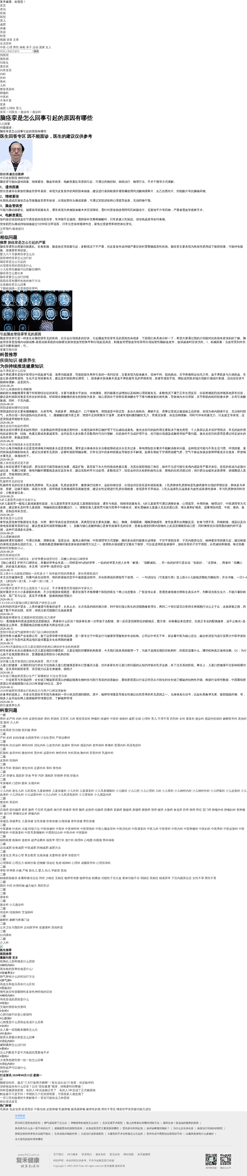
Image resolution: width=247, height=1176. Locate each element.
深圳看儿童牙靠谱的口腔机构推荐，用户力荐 (29, 661)
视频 (3, 39)
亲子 (29, 47)
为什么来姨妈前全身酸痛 (16, 389)
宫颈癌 (4, 809)
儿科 (72, 718)
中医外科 (69, 832)
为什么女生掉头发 (183, 1128)
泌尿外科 (49, 752)
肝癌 (186, 809)
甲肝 (35, 775)
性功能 (16, 730)
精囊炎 (96, 878)
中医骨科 (165, 828)
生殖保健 (42, 855)
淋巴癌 (58, 809)
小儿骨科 (168, 790)
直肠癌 (118, 809)
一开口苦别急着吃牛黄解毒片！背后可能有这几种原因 (34, 1097)
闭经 (42, 878)
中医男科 (217, 828)
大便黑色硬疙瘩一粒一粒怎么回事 (21, 1060)
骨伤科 (57, 768)
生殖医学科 (32, 737)
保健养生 (15, 821)
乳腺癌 (48, 809)
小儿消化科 (16, 794)
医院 (3, 16)
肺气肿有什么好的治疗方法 (17, 976)
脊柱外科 (27, 768)
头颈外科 (34, 783)
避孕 (64, 855)
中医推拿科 (16, 832)
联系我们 (87, 1154)
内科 (19, 718)
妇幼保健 (19, 737)
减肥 (3, 24)
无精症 (59, 878)
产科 (3, 737)
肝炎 (28, 775)
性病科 (13, 760)
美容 (3, 32)
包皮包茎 (15, 1109)
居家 (42, 47)
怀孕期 (11, 870)
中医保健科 (48, 828)
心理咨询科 (103, 862)
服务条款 (101, 1154)
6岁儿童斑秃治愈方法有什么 (18, 499)
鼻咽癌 (136, 809)
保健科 (105, 718)
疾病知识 (8, 360)
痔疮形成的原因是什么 (14, 999)
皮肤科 (4, 760)
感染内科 (86, 745)
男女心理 (18, 855)
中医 (3, 47)
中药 (9, 885)
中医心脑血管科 (105, 828)
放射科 (26, 840)
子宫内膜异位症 (181, 878)
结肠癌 (99, 809)
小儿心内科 (50, 794)
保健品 (4, 821)
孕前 (3, 870)
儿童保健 (27, 821)
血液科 (65, 745)
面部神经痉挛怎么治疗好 (16, 258)
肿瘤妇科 (230, 809)
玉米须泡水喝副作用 (65, 1133)
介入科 (14, 722)
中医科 (114, 718)
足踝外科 (40, 768)
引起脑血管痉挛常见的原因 (20, 334)
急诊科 (25, 111)
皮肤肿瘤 (52, 1109)
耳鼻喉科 (6, 783)
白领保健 (64, 821)
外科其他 (74, 752)
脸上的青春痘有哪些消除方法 (142, 1123)
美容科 (13, 802)
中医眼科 (82, 832)
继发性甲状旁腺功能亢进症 (133, 1109)
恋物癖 (41, 862)
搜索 (36, 51)
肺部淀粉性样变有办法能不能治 (32, 1133)
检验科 (16, 840)
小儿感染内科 (102, 794)
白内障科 (6, 935)
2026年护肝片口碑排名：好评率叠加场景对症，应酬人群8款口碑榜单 (44, 558)
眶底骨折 (27, 1109)
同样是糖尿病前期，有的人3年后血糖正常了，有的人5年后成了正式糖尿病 (47, 1090)
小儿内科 (6, 790)
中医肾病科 (87, 828)
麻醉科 (4, 919)
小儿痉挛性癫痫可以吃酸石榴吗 (20, 269)
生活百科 (6, 43)
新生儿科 (18, 790)
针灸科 (16, 828)
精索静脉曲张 (8, 878)
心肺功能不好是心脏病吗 (16, 1014)
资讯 (3, 9)
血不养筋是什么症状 (13, 370)
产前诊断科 (63, 737)
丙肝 (41, 775)
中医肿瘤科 (191, 828)
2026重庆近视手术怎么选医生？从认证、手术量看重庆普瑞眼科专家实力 (46, 588)
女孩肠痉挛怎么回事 (13, 284)
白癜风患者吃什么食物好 (200, 1133)
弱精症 (144, 878)
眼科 (6, 722)
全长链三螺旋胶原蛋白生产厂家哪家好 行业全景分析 (33, 676)
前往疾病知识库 (10, 555)
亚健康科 (45, 927)
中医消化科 (123, 828)
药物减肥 (42, 847)
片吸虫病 (40, 1109)
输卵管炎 (85, 878)
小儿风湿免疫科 (68, 794)
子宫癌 (39, 809)
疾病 (3, 13)
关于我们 (58, 1154)
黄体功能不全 (131, 878)
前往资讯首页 (8, 1101)
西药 (3, 885)
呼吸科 (4, 745)
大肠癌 (168, 809)
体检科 (123, 718)
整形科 (4, 802)
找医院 (4, 55)
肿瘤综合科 (20, 813)
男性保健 (89, 821)
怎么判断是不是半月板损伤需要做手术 (24, 1052)
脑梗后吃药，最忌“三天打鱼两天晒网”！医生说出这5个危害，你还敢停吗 (47, 1082)
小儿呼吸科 (217, 790)
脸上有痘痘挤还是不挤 (14, 462)
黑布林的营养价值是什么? (16, 969)
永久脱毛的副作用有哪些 (29, 1139)
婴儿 (41, 870)
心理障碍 (6, 862)
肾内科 (75, 745)
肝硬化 (11, 775)
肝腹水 (74, 775)
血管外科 (15, 752)
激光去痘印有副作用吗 (14, 426)
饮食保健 (52, 821)
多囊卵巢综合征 (28, 878)
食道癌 (178, 809)
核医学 (50, 840)
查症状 (4, 66)
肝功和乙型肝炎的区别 (27, 1123)
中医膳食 (6, 828)
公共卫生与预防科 (11, 927)
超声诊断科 (38, 840)
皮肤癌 (89, 809)
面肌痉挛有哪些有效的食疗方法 (20, 280)
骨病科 (16, 768)
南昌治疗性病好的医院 (210, 1128)
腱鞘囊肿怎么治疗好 (13, 1044)
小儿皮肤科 (233, 790)
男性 (16, 47)
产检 (25, 870)
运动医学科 (31, 927)
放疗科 (8, 813)
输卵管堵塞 (71, 878)
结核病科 (15, 912)
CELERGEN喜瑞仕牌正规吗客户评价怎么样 (28, 602)
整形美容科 (83, 718)
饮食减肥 (18, 847)
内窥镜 (97, 840)
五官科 (64, 718)
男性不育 (210, 878)
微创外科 (27, 752)
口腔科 (16, 783)
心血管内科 (53, 745)
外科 (25, 718)
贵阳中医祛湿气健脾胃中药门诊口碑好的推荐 (29, 632)
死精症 (154, 878)
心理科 (11, 108)
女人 (48, 47)
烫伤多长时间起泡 (133, 1128)
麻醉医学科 (230, 718)
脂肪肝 (20, 775)
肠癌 (31, 809)
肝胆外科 (95, 752)
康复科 (190, 718)
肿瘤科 (95, 718)
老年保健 (76, 821)
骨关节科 (6, 768)
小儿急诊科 (16, 904)
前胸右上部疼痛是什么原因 (17, 961)
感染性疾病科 (213, 718)
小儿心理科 (147, 790)
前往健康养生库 (10, 705)
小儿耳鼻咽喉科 (105, 790)
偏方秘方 (31, 885)
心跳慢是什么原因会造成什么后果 (21, 1022)
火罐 (24, 828)
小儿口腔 (134, 790)
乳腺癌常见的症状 (11, 481)
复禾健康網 (143, 1154)
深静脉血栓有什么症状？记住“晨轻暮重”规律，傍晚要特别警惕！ (42, 1086)
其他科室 (57, 927)
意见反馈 (115, 1154)
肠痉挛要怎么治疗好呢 (14, 277)
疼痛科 (109, 745)
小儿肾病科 (86, 794)
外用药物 (19, 885)
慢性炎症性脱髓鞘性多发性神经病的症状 (26, 991)
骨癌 (75, 809)
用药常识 (43, 885)
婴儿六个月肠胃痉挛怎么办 (17, 254)
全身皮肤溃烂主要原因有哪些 (102, 1128)
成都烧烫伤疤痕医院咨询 (68, 1128)
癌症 (199, 809)
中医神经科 (72, 828)
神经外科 (61, 752)
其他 (64, 870)
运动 (35, 47)
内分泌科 (15, 745)
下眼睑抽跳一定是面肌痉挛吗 (19, 288)
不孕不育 (163, 718)
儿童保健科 (59, 790)
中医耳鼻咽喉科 (35, 832)
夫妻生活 (6, 855)
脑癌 (82, 809)
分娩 (19, 870)
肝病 (66, 775)
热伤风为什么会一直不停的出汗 (32, 1128)
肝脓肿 (58, 775)
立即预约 (6, 228)
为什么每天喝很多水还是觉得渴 (20, 444)
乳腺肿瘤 (64, 1109)
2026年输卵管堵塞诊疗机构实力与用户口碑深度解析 (33, 690)
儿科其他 (30, 790)
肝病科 (55, 718)
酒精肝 (49, 775)
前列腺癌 (15, 809)
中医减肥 (30, 847)
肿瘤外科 (217, 809)
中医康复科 (139, 828)
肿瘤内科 (34, 813)
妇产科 (11, 718)
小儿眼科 (121, 790)
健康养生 (27, 360)
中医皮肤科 (230, 828)
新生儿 (33, 870)
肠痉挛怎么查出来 (11, 273)
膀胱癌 (146, 809)
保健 (3, 28)
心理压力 (18, 862)
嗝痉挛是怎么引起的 (13, 261)
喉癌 (160, 809)
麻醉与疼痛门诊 (19, 919)
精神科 (66, 862)
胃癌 (24, 809)
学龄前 (55, 870)
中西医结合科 (54, 832)
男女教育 (30, 855)
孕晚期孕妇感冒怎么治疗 (85, 1123)
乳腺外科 (108, 752)
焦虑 (58, 862)
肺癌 (192, 809)
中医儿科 (152, 828)
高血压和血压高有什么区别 (17, 984)
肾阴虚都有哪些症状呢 (14, 407)
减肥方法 (55, 847)
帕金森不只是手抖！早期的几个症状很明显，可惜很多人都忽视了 (42, 1094)
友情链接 (20, 1115)
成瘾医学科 (88, 862)
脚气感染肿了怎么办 (55, 1123)
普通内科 (120, 745)
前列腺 (26, 730)
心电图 (88, 840)
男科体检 (108, 840)
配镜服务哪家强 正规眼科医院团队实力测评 (28, 617)
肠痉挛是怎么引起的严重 (27, 242)
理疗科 (60, 840)
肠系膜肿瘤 (78, 1109)
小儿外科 (73, 790)
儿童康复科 (87, 790)
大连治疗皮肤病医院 (92, 1133)
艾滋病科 (27, 912)
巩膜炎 (4, 1109)
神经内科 (27, 745)
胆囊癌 (108, 809)
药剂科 (174, 718)
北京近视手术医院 (112, 1123)
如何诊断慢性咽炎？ (158, 1128)
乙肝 (3, 775)
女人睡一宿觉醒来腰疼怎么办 (19, 1029)
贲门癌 (207, 809)
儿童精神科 (44, 790)
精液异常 (165, 878)
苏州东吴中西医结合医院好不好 (164, 1133)
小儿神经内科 (183, 790)
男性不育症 (108, 1109)
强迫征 (50, 862)
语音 (9, 39)
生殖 (138, 718)
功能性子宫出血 (111, 878)
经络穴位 (34, 828)
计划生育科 (48, 737)
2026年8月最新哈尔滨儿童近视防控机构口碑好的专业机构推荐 (40, 646)
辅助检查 (6, 840)
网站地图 (129, 1154)
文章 (16, 39)
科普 (3, 35)
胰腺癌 (127, 809)
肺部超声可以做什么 (13, 1067)
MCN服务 (72, 1154)
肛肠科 (4, 752)
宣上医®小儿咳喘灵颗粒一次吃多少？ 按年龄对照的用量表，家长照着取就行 (49, 573)
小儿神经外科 (201, 790)
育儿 (3, 20)
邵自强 (4, 174)
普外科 (38, 752)
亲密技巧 (74, 855)
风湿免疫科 (134, 745)
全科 (182, 718)
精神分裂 (30, 862)
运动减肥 (6, 847)
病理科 (78, 840)
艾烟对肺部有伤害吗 (13, 1006)
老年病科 (98, 745)
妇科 (9, 737)
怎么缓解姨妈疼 (10, 536)
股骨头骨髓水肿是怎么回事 (17, 1037)
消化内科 (40, 745)
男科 (3, 718)
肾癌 (154, 809)
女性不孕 (198, 878)
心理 (9, 47)
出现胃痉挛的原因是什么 (16, 265)
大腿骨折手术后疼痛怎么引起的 (125, 1133)
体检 (22, 47)
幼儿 (48, 870)
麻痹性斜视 (93, 1109)
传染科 (4, 912)
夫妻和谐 (55, 855)
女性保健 (40, 821)
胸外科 (84, 752)
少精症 (50, 878)
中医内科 (177, 828)
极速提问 (18, 228)
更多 (15, 957)
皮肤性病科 (36, 718)
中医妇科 (204, 828)
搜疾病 (4, 58)
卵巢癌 (67, 809)
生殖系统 (6, 730)
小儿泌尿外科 (33, 794)
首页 (3, 5)
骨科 (47, 718)
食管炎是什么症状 (11, 518)
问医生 (4, 62)
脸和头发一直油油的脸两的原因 (181, 1123)
